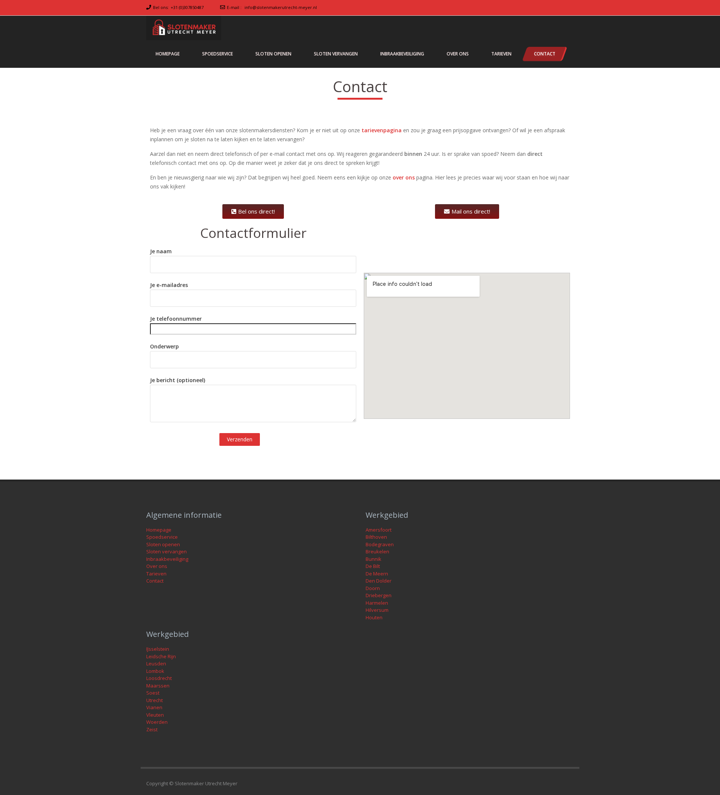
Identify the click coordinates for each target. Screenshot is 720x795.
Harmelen (377, 602)
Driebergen (379, 595)
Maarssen (158, 685)
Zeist (152, 729)
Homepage (158, 529)
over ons (404, 177)
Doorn (373, 588)
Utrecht (154, 700)
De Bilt (373, 566)
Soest (152, 692)
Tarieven (156, 573)
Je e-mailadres (169, 284)
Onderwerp (164, 346)
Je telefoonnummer (176, 318)
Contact (155, 580)
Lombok (155, 671)
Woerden (157, 722)
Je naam (161, 251)
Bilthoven (376, 536)
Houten (374, 617)
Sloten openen (163, 544)
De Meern (377, 573)
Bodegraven (380, 544)
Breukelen (377, 551)
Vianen (154, 707)
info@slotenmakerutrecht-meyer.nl (280, 7)
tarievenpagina (382, 130)
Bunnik (373, 559)
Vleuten (155, 714)
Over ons (156, 566)
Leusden (156, 663)
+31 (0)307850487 (187, 7)
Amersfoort (379, 529)
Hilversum (377, 610)
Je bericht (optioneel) (177, 380)
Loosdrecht (159, 678)
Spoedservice (162, 536)
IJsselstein (157, 649)
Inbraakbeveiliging (167, 559)
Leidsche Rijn (161, 656)
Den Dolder (379, 580)
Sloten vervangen (166, 551)
